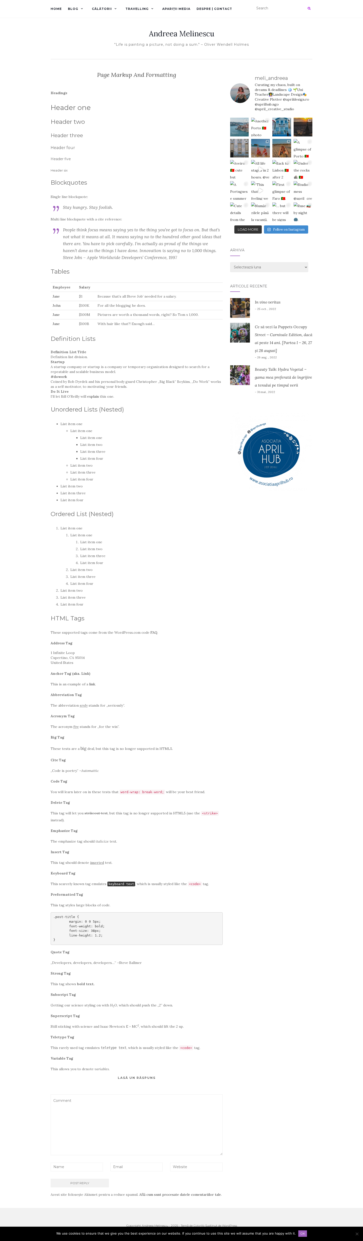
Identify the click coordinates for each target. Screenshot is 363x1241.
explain (93, 396)
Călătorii (102, 9)
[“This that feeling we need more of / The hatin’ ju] (260, 190)
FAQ (153, 632)
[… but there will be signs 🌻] (281, 211)
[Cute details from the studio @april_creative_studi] (239, 211)
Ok (302, 1233)
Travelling (137, 9)
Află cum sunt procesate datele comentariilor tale (180, 1194)
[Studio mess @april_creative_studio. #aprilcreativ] (303, 190)
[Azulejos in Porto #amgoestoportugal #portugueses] (239, 148)
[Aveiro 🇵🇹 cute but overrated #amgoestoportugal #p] (239, 169)
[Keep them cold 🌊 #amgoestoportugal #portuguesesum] (260, 148)
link (92, 684)
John (56, 305)
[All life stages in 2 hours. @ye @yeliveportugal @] (260, 169)
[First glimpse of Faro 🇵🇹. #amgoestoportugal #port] (281, 190)
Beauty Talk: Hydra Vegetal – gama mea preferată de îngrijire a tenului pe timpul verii (283, 377)
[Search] (309, 8)
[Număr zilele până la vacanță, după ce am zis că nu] (260, 211)
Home (56, 9)
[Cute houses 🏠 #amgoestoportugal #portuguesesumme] (281, 127)
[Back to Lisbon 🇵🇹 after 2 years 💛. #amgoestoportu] (281, 169)
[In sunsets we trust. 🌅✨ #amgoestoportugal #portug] (303, 127)
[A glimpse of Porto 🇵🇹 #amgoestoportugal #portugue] (303, 148)
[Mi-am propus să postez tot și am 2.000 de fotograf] (239, 127)
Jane (56, 296)
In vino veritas (268, 302)
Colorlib (198, 1225)
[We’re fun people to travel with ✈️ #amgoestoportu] (281, 148)
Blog (73, 9)
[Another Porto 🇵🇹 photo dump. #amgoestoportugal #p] (260, 127)
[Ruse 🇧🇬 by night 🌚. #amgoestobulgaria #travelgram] (303, 211)
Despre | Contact (214, 9)
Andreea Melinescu (181, 33)
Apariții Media (176, 9)
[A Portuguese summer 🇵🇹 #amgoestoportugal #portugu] (239, 190)
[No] (356, 1233)
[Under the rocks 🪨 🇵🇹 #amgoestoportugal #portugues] (303, 169)
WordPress (229, 1225)
